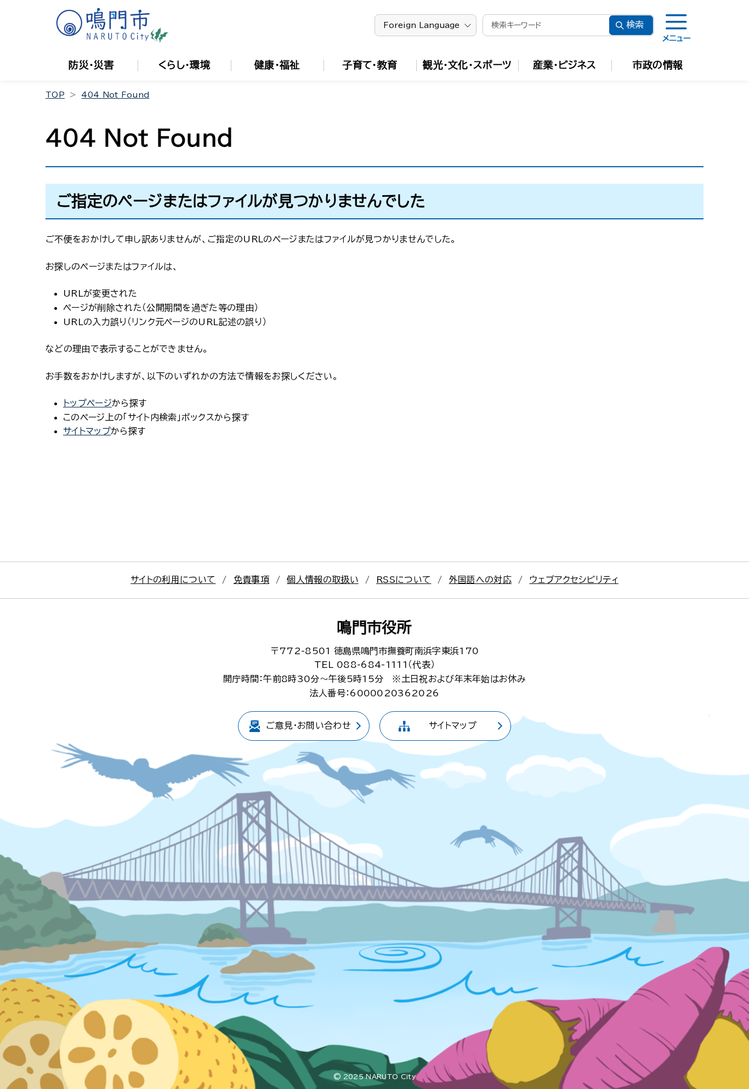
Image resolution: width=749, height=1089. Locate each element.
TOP (55, 95)
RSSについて (403, 579)
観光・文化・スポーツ (467, 65)
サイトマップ (87, 431)
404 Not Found (115, 95)
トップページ (87, 403)
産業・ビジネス (564, 65)
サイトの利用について (172, 579)
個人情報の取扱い (323, 579)
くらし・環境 (184, 65)
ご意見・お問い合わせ (308, 725)
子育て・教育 (370, 65)
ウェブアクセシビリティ (574, 579)
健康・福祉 (277, 65)
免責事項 (251, 579)
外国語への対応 (480, 579)
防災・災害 (91, 65)
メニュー (676, 38)
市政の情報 (658, 65)
